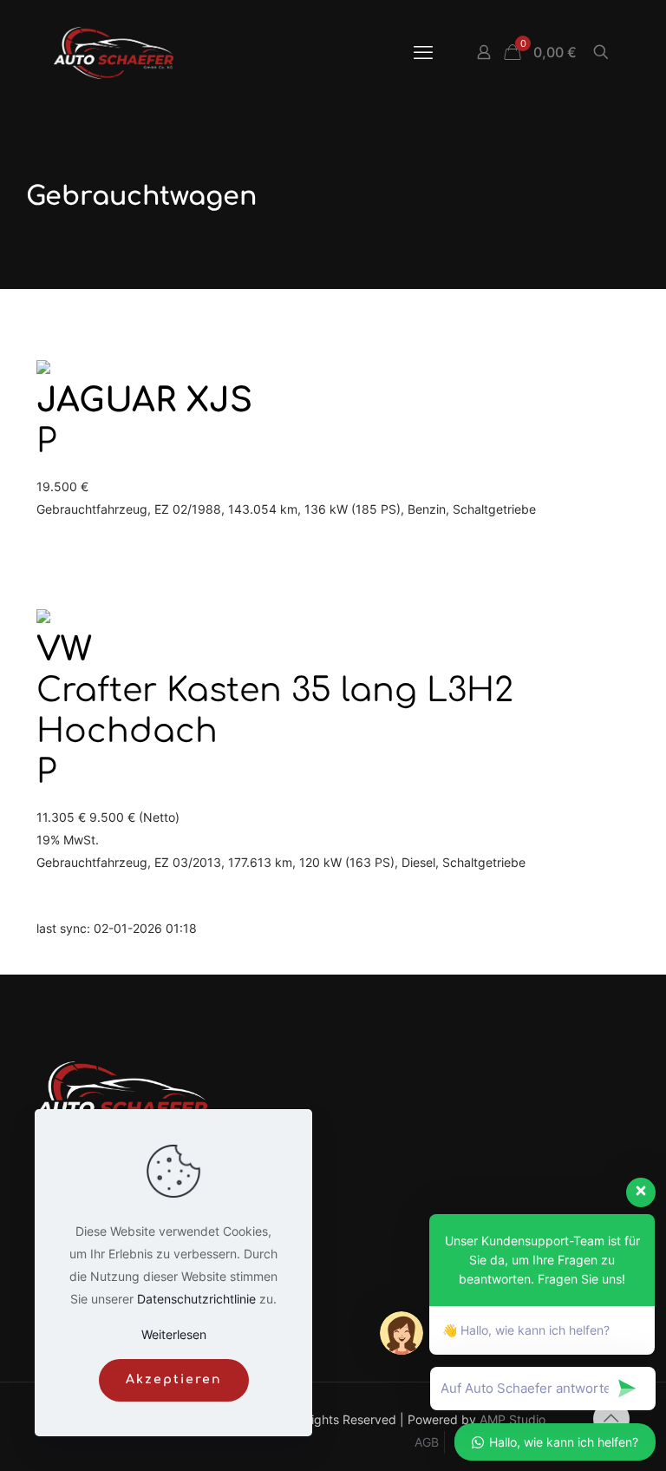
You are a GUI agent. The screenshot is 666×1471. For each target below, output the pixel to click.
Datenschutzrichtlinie (196, 1298)
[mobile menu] (423, 52)
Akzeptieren (174, 1379)
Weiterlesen (173, 1334)
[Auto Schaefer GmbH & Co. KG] (113, 52)
